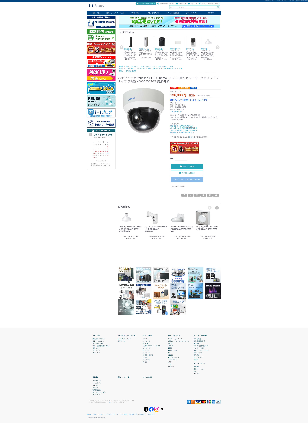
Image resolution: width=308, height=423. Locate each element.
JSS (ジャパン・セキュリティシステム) (181, 341)
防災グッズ (121, 341)
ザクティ (171, 366)
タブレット (146, 341)
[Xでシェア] (190, 195)
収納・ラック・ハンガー (201, 350)
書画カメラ (96, 348)
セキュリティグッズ (124, 339)
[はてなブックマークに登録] (197, 195)
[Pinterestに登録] (203, 195)
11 (98, 151)
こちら (191, 137)
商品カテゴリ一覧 (213, 3)
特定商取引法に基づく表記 (137, 414)
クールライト (97, 383)
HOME (89, 414)
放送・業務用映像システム (101, 346)
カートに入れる (188, 166)
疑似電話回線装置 (199, 341)
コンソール (146, 348)
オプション (96, 353)
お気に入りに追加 (188, 172)
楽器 (195, 371)
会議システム (198, 353)
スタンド (95, 387)
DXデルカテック (173, 357)
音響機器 (196, 367)
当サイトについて (98, 414)
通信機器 (196, 343)
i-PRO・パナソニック (175, 339)
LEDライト (96, 385)
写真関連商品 (97, 390)
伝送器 (145, 357)
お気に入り (193, 3)
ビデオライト (97, 381)
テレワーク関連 (199, 348)
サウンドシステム (191, 13)
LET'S (170, 348)
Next (217, 47)
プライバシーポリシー (112, 414)
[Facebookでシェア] (184, 195)
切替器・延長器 (148, 355)
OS (169, 353)
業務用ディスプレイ (99, 339)
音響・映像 (96, 13)
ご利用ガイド (182, 3)
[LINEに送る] (216, 195)
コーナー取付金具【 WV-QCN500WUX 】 (184, 130)
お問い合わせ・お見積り (167, 3)
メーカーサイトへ (176, 111)
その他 (145, 362)
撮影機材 (211, 13)
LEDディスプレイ (98, 341)
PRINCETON (172, 350)
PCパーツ (146, 343)
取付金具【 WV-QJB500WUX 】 (181, 132)
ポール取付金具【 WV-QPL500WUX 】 (183, 128)
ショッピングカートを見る (147, 3)
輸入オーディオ (199, 369)
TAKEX (170, 346)
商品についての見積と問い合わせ (187, 179)
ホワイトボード (199, 357)
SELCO (170, 355)
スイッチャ (146, 353)
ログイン (203, 3)
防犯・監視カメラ (153, 13)
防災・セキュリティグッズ (115, 13)
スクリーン (96, 350)
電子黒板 (196, 355)
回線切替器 (197, 339)
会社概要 (124, 414)
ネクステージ (172, 359)
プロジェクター (98, 343)
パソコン (146, 339)
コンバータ (146, 359)
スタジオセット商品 (99, 392)
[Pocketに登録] (210, 195)
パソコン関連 (134, 13)
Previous (121, 47)
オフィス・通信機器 (172, 13)
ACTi (170, 343)
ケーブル (146, 350)
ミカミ (170, 364)
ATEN (170, 362)
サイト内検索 (147, 377)
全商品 (121, 66)
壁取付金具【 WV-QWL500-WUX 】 (182, 126)
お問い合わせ (151, 414)
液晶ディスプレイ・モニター (152, 346)
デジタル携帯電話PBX (201, 346)
